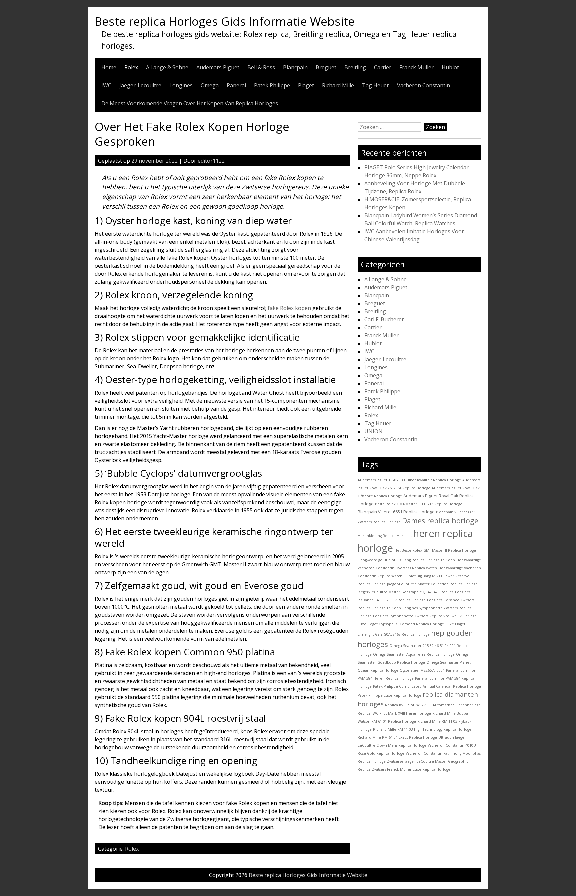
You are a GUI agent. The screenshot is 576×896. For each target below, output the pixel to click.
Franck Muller (416, 67)
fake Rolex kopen (289, 308)
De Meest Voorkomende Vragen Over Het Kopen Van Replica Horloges (189, 103)
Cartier (382, 67)
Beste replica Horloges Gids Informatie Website (225, 21)
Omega (210, 85)
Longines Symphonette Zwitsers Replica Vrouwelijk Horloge (425, 616)
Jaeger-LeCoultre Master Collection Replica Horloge (432, 584)
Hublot (450, 67)
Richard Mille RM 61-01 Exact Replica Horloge (397, 737)
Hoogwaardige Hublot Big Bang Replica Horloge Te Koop (406, 560)
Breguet (326, 67)
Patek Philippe (272, 85)
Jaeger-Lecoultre (140, 85)
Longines (181, 85)
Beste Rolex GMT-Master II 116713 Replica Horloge (418, 504)
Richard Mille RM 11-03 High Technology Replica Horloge (422, 729)
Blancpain (295, 67)
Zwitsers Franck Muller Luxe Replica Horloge (411, 769)
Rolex (131, 67)
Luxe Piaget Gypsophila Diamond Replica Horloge (401, 624)
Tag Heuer (375, 85)
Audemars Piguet (217, 67)
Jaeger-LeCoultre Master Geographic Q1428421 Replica (406, 592)
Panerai (236, 85)
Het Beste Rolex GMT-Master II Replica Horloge (435, 550)
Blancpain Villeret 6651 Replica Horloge (396, 512)
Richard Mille (338, 85)
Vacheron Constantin (423, 85)
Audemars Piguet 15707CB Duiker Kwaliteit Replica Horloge (409, 480)
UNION (373, 431)
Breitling (355, 67)
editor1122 (211, 160)
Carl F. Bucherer (384, 319)
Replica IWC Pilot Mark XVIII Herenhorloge (394, 713)
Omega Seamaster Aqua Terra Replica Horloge (414, 654)
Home (108, 67)
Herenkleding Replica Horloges (385, 535)
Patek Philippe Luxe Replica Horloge (389, 695)
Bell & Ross (261, 67)
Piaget (306, 85)
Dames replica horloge (440, 520)
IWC (106, 85)
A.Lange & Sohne (167, 67)
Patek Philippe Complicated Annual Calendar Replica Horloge (427, 686)
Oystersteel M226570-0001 (422, 670)
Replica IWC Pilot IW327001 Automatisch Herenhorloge (433, 705)
